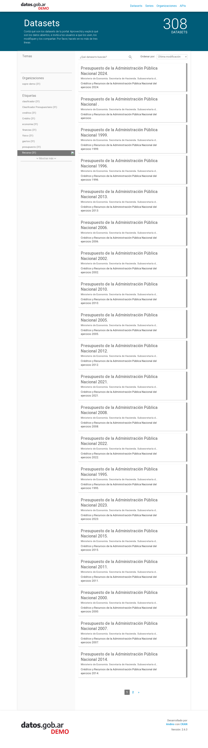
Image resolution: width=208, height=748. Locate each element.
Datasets (136, 5)
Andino (170, 724)
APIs (183, 5)
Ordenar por (147, 56)
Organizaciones (166, 5)
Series (149, 5)
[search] (130, 57)
